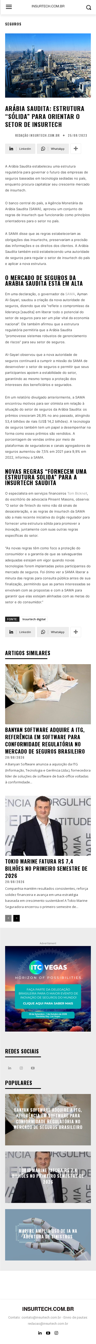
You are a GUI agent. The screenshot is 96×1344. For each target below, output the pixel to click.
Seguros (13, 23)
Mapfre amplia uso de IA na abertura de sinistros (48, 1234)
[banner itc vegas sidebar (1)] (48, 989)
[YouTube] (48, 1333)
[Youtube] (32, 1068)
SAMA (70, 294)
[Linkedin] (9, 1068)
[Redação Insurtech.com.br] (9, 135)
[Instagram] (21, 1068)
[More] (75, 149)
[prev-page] (8, 918)
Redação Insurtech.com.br (37, 135)
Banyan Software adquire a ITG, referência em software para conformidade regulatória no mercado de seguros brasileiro (45, 740)
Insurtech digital (34, 619)
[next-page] (16, 918)
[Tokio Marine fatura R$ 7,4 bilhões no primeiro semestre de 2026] (48, 826)
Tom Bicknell (77, 493)
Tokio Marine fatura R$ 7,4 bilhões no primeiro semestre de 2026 (46, 868)
